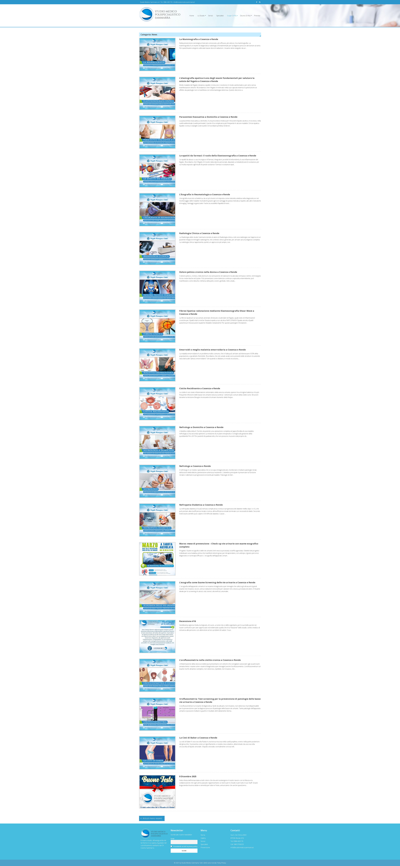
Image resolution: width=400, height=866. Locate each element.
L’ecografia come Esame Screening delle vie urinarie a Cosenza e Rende (217, 582)
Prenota (257, 15)
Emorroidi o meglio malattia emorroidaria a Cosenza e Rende (212, 349)
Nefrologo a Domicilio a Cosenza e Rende (201, 427)
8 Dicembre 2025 (187, 776)
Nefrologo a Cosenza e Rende (195, 466)
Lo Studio (201, 15)
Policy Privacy (221, 863)
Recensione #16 (187, 621)
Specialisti (220, 15)
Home (191, 15)
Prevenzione (205, 847)
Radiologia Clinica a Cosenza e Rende (199, 233)
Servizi (210, 15)
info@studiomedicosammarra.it (184, 2)
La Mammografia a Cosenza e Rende (198, 39)
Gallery (203, 838)
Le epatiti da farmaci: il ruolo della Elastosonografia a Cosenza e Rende (217, 155)
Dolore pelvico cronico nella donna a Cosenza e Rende (208, 272)
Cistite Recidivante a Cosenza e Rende (199, 388)
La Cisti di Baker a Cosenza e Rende (198, 737)
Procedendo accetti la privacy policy (185, 846)
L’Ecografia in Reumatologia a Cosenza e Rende (204, 194)
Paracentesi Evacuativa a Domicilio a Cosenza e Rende (208, 116)
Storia (203, 835)
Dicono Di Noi (245, 15)
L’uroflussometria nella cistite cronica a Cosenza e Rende (210, 660)
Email (172, 839)
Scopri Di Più (231, 15)
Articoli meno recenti (152, 818)
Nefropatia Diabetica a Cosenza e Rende (201, 504)
